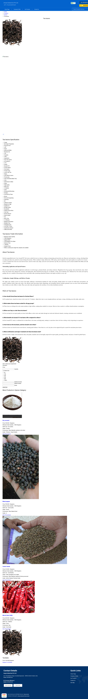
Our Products (27, 9)
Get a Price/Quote (7, 434)
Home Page (7, 9)
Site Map (72, 682)
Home (5, 11)
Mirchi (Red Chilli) (8, 615)
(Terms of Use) (26, 694)
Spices (5, 14)
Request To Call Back (7, 662)
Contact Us (36, 9)
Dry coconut (6, 420)
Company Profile (17, 9)
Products (6, 13)
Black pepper (6, 501)
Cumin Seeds (6, 566)
